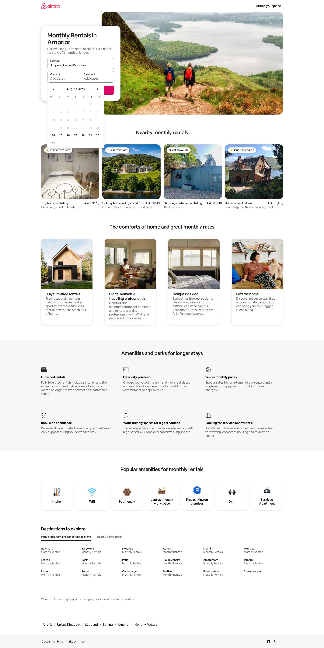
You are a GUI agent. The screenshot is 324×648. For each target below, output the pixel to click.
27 (75, 135)
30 (97, 135)
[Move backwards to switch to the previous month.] (54, 89)
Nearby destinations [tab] (109, 537)
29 (90, 135)
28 (83, 135)
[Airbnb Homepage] (50, 6)
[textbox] (64, 78)
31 (53, 143)
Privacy (72, 641)
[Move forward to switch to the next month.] (97, 89)
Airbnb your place (268, 6)
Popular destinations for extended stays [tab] (66, 537)
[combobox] (80, 65)
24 (53, 135)
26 (68, 135)
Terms (84, 641)
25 (60, 135)
